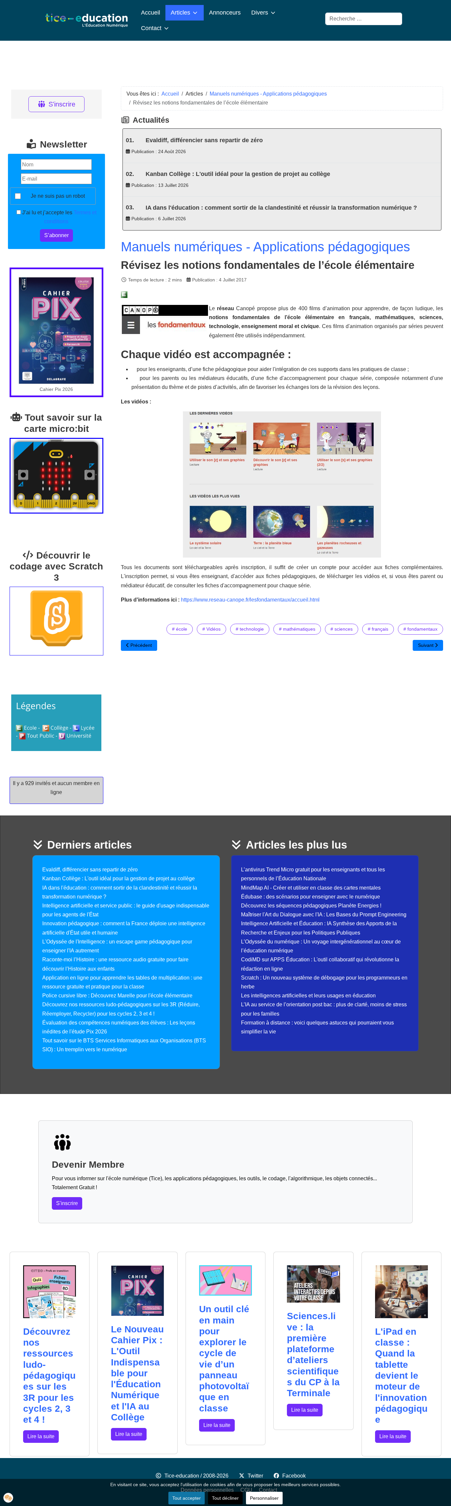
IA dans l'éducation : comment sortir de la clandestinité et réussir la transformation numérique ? (281, 207)
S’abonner (56, 235)
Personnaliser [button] (264, 1498)
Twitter (255, 1476)
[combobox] (363, 19)
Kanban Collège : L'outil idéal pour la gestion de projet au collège (238, 174)
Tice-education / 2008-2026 (196, 1476)
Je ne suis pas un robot (58, 196)
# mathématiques (297, 629)
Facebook (294, 1476)
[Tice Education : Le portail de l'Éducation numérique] (86, 20)
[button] (8, 1498)
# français (378, 629)
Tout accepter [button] (186, 1498)
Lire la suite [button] (40, 1436)
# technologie (250, 629)
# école (179, 629)
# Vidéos (211, 629)
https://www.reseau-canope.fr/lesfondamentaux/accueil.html (250, 600)
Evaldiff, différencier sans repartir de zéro (204, 140)
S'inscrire (62, 104)
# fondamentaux (420, 629)
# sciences (341, 629)
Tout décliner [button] (225, 1498)
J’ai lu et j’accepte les (58, 217)
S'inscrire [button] (67, 1203)
